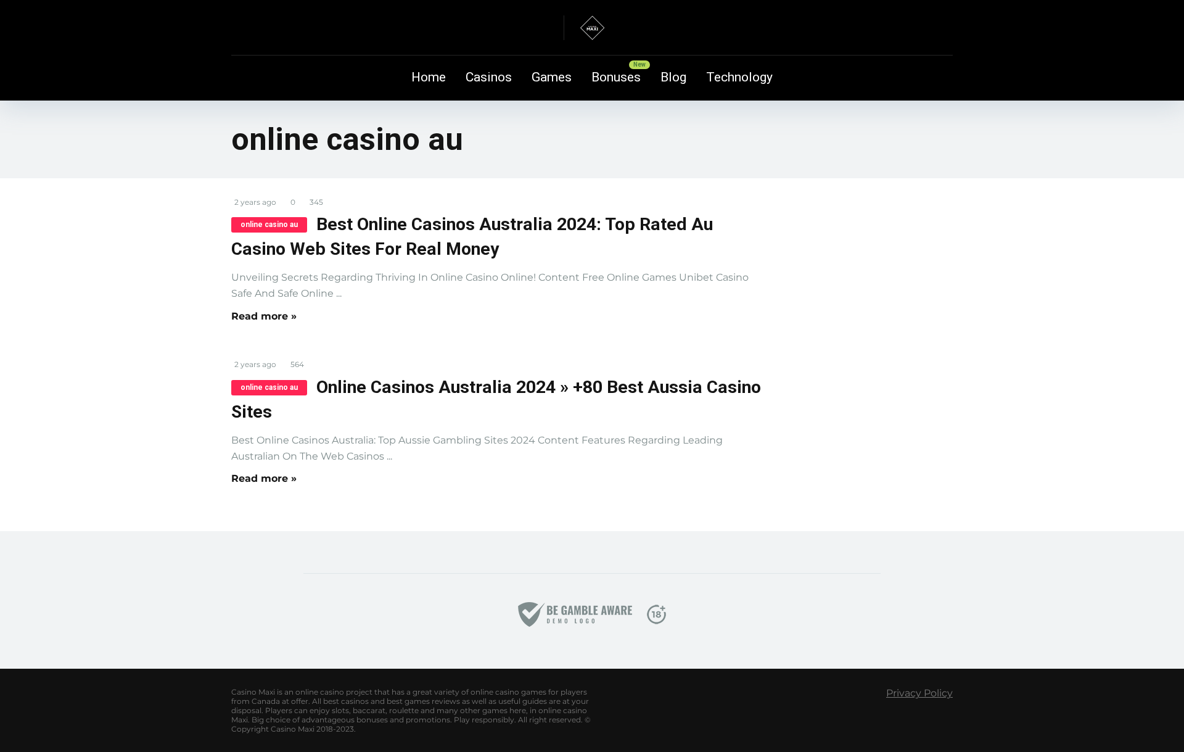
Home (428, 77)
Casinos (489, 77)
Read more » (264, 316)
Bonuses (616, 77)
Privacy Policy (919, 693)
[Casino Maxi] (592, 27)
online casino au (269, 224)
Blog (673, 77)
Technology (739, 77)
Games (552, 77)
